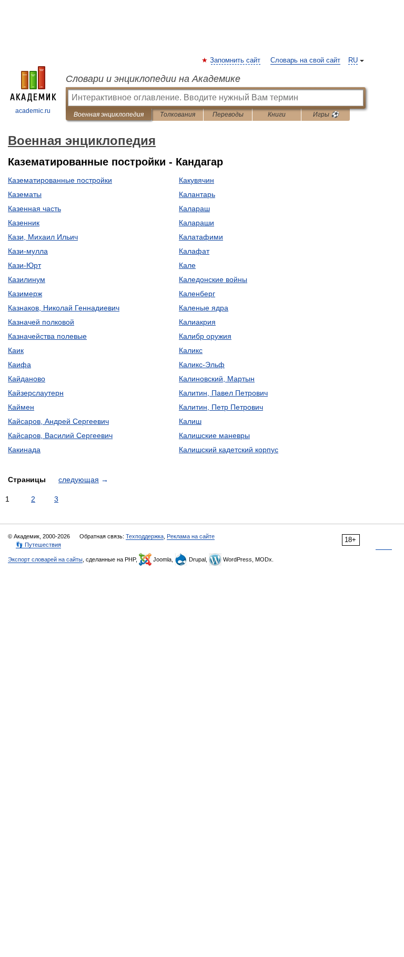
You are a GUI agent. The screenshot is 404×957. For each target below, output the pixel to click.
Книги (277, 114)
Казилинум (26, 279)
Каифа (19, 364)
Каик (16, 350)
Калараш (194, 208)
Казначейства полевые (47, 336)
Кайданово (26, 379)
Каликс (191, 350)
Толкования (177, 114)
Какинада (24, 449)
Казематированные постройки (60, 180)
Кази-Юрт (24, 265)
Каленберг (197, 293)
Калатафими (201, 237)
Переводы (228, 114)
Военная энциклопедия (109, 114)
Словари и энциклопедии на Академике (153, 79)
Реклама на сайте (191, 536)
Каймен (21, 407)
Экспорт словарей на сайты (45, 559)
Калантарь (197, 194)
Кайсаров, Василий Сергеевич (60, 435)
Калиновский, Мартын (217, 379)
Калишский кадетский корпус (228, 449)
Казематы (25, 194)
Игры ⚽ (326, 114)
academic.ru (32, 111)
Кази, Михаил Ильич (43, 237)
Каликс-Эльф (202, 364)
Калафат (194, 251)
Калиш (190, 421)
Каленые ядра (203, 308)
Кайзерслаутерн (36, 393)
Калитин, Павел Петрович (223, 393)
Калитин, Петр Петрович (221, 407)
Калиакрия (197, 322)
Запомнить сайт (235, 60)
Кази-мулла (28, 251)
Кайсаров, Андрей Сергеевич (58, 421)
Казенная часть (34, 208)
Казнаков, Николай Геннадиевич (63, 308)
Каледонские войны (213, 279)
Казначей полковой (41, 322)
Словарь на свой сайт (305, 60)
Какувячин (196, 180)
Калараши (196, 223)
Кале (187, 265)
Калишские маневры (214, 435)
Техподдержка (145, 536)
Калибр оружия (205, 336)
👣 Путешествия (38, 545)
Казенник (23, 223)
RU (353, 60)
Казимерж (25, 293)
